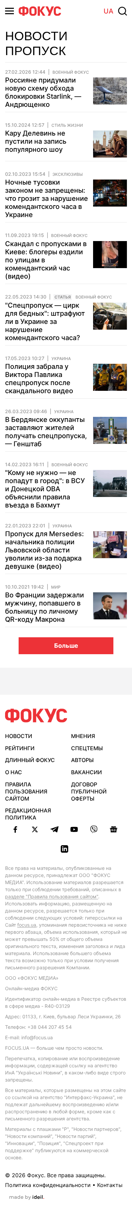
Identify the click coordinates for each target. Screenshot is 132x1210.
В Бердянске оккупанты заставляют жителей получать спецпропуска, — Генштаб (46, 432)
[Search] (122, 11)
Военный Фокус (70, 72)
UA (108, 11)
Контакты (110, 1185)
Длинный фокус (30, 760)
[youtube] (74, 829)
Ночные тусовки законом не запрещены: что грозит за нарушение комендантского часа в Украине (46, 198)
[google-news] (113, 829)
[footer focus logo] (36, 715)
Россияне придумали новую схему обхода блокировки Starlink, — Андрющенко (43, 92)
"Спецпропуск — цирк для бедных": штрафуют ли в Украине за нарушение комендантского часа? (45, 321)
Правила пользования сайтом (26, 791)
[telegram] (54, 829)
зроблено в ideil (26, 1197)
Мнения (83, 736)
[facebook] (15, 829)
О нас (13, 772)
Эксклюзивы (67, 174)
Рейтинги (20, 748)
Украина (61, 358)
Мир (56, 587)
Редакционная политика (28, 814)
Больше (66, 645)
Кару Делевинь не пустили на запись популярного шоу (35, 141)
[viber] (94, 829)
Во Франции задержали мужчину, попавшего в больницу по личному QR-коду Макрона (44, 607)
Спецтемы (87, 748)
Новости (18, 736)
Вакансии (86, 772)
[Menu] (9, 11)
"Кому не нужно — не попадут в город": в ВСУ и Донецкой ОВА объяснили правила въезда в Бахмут (45, 489)
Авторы (82, 760)
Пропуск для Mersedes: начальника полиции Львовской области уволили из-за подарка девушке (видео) (44, 550)
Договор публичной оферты (89, 791)
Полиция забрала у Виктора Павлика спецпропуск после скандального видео (39, 378)
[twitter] (35, 829)
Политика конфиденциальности (48, 1185)
